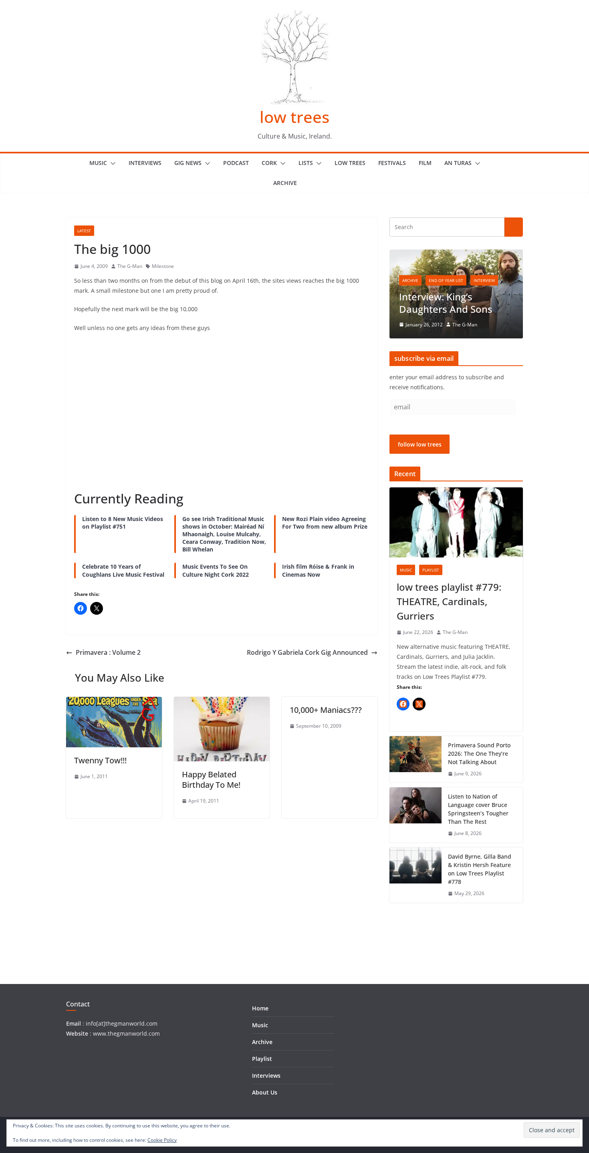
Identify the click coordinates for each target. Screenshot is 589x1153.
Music (98, 163)
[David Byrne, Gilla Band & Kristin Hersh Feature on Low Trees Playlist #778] (415, 875)
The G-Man (129, 266)
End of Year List (446, 280)
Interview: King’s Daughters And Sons (445, 303)
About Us (264, 1092)
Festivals (392, 163)
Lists (306, 163)
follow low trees (420, 444)
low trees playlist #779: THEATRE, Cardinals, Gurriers (449, 601)
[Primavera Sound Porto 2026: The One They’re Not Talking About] (415, 759)
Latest (84, 230)
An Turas (458, 163)
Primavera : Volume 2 (108, 652)
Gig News (188, 163)
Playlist (430, 570)
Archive (285, 183)
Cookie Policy (162, 1140)
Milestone (163, 266)
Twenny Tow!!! (100, 760)
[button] (111, 163)
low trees (294, 117)
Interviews (145, 163)
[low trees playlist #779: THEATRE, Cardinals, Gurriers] (456, 522)
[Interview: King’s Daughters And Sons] (456, 254)
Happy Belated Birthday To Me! (211, 779)
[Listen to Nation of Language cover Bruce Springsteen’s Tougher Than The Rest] (415, 815)
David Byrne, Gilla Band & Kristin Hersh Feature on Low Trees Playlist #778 (479, 869)
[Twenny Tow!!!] (114, 702)
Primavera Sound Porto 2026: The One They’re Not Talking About (479, 753)
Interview (484, 280)
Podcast (236, 163)
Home (260, 1008)
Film (425, 163)
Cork (269, 163)
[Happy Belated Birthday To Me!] (222, 702)
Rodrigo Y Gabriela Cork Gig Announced (307, 652)
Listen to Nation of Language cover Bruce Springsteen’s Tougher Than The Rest (478, 809)
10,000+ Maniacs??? (326, 709)
